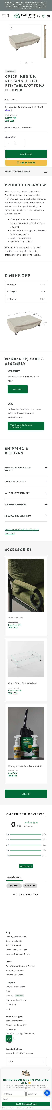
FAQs (8, 1042)
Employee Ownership (16, 1000)
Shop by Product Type (16, 936)
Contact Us (11, 1004)
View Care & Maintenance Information (21, 426)
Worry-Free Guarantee (16, 1025)
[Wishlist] (44, 15)
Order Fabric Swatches (16, 949)
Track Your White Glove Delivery (20, 966)
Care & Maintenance (15, 1020)
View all (26, 793)
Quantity (10, 137)
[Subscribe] (43, 1061)
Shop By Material (13, 945)
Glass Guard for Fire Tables (22, 683)
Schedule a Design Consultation (21, 1033)
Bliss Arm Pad (15, 617)
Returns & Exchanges (16, 974)
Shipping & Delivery (15, 970)
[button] (38, 16)
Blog (8, 1008)
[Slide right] (32, 63)
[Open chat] (9, 1038)
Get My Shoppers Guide (26, 1104)
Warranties (17, 389)
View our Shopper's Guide (18, 954)
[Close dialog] (48, 1070)
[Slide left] (20, 63)
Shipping (9, 128)
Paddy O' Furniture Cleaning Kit (25, 766)
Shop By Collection (14, 941)
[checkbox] (30, 885)
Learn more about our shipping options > (22, 531)
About (8, 991)
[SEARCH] (38, 16)
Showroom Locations (15, 987)
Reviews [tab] (14, 877)
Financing (10, 1038)
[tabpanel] (26, 903)
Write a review (26, 866)
